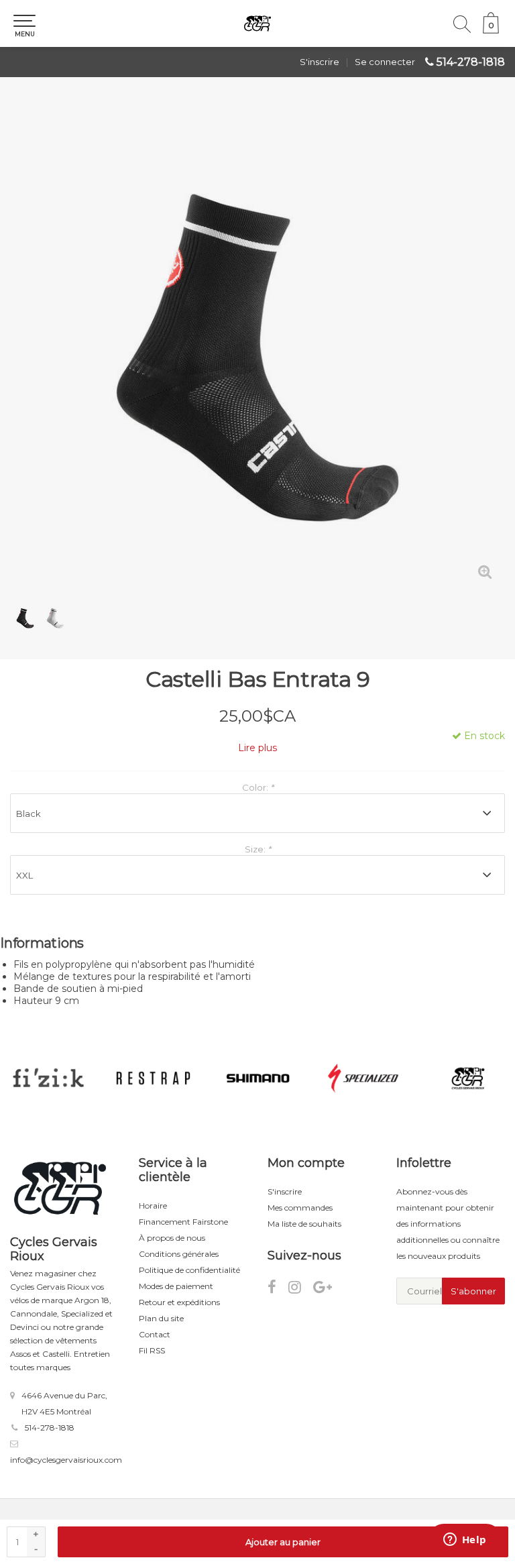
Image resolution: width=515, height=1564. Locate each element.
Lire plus (257, 748)
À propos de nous (172, 1238)
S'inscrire (319, 61)
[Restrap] (153, 1078)
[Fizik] (48, 1078)
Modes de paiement (176, 1286)
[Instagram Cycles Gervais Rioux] (300, 1289)
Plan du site (161, 1318)
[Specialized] (363, 1078)
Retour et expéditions (179, 1302)
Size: (258, 849)
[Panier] (491, 30)
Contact (154, 1334)
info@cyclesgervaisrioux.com (66, 1460)
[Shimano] (258, 1078)
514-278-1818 (471, 62)
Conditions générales (179, 1254)
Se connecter (385, 61)
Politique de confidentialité (189, 1270)
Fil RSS (152, 1350)
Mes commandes (300, 1208)
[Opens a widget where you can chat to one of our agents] (465, 1540)
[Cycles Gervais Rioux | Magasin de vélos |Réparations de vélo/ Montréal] (257, 23)
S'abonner (473, 1291)
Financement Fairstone (183, 1222)
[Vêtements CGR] (468, 1078)
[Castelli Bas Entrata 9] (257, 344)
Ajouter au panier (283, 1542)
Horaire (153, 1205)
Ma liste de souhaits (304, 1224)
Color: (258, 787)
